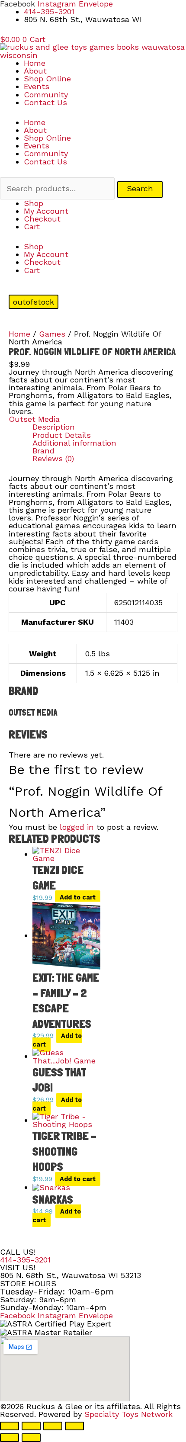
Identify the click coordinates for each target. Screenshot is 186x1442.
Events (36, 86)
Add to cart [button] (78, 898)
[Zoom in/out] (9, 1426)
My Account (46, 210)
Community (46, 94)
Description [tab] (53, 427)
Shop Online (47, 78)
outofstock (33, 301)
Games (52, 333)
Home (34, 62)
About (35, 70)
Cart (32, 226)
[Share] (52, 1426)
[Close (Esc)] (74, 1426)
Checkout (42, 218)
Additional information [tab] (74, 443)
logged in (77, 827)
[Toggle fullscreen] (31, 1426)
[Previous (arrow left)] (9, 1437)
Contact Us (45, 102)
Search (140, 188)
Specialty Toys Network (128, 1414)
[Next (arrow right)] (31, 1437)
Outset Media (34, 419)
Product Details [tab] (61, 435)
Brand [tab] (43, 451)
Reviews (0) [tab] (53, 458)
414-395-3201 (25, 1259)
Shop (33, 203)
